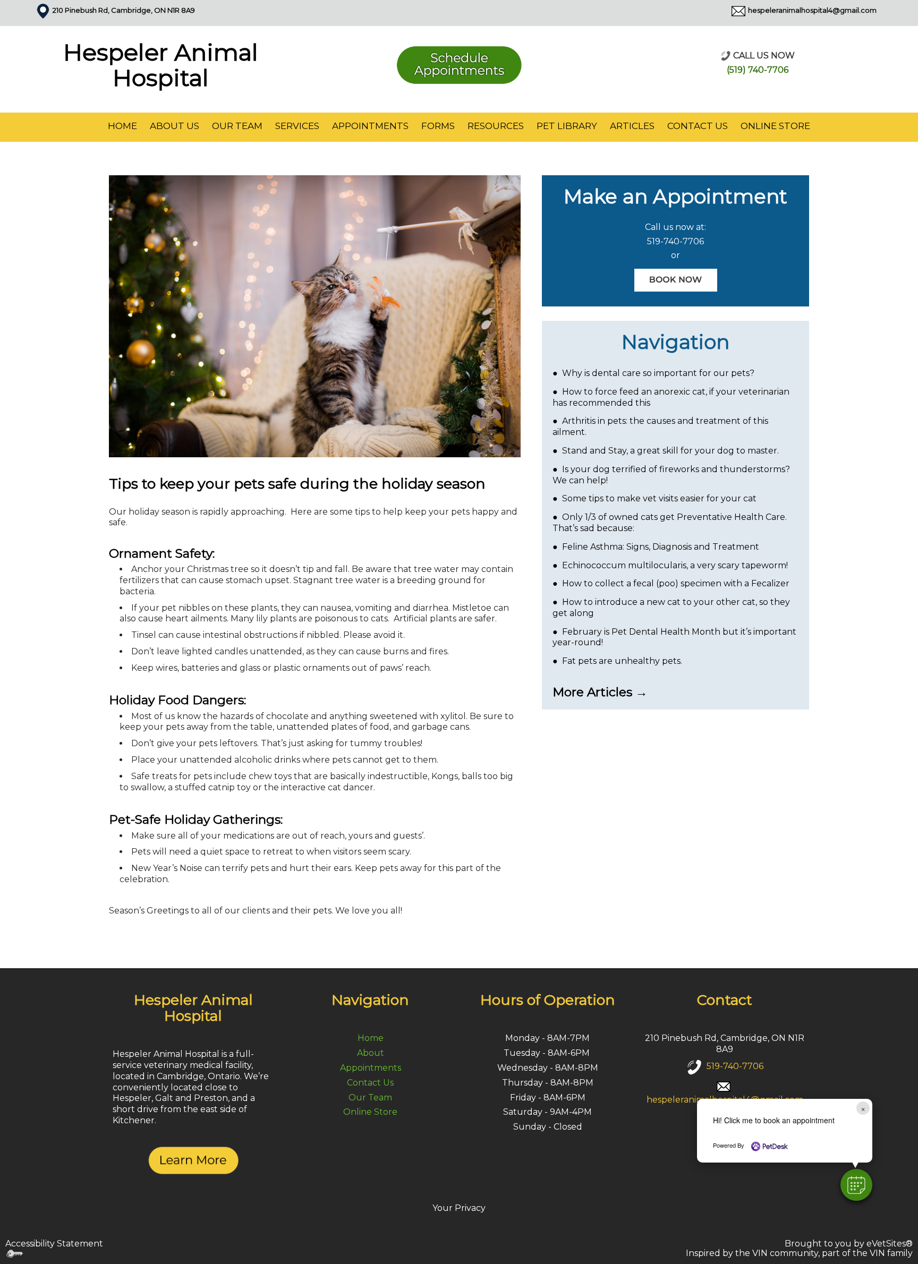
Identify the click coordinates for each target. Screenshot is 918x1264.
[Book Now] (675, 280)
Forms (438, 126)
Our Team (237, 126)
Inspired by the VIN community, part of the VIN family (799, 1253)
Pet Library (567, 126)
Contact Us (697, 126)
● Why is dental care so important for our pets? (653, 373)
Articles (632, 126)
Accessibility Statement (54, 1244)
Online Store (775, 126)
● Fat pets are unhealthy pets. (617, 661)
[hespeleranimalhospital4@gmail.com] (738, 10)
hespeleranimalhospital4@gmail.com (812, 10)
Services (297, 126)
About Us (174, 126)
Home (122, 126)
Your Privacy (459, 1208)
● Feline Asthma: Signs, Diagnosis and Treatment (655, 547)
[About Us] (193, 1160)
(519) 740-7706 (757, 70)
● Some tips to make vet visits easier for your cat (654, 498)
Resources (496, 126)
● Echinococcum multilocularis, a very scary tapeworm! (670, 565)
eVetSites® (889, 1244)
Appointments (370, 126)
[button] (856, 1185)
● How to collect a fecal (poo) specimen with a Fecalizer (670, 583)
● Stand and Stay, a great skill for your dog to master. (665, 451)
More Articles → (600, 692)
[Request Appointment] (459, 63)
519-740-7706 (675, 241)
